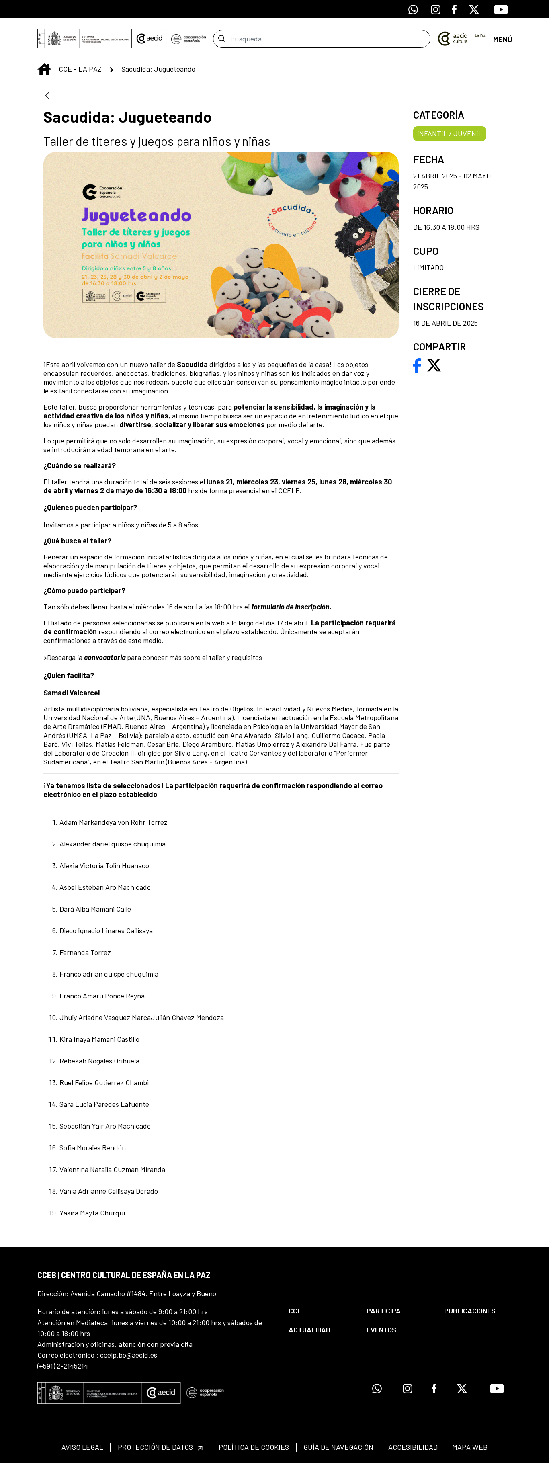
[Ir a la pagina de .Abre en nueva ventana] (188, 38)
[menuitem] (321, 1310)
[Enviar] (222, 38)
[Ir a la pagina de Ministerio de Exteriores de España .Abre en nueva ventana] (84, 38)
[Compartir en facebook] (417, 364)
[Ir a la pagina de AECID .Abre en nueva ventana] (149, 38)
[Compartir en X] (434, 364)
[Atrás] (47, 96)
